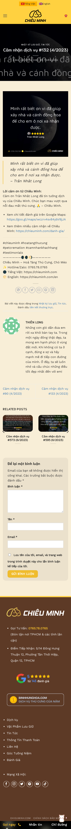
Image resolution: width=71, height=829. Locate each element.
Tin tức (45, 44)
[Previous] (4, 431)
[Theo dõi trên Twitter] (22, 784)
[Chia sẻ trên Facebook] (25, 290)
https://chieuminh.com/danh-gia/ (40, 231)
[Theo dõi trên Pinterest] (30, 784)
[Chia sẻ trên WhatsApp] (18, 290)
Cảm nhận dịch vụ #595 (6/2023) (53, 438)
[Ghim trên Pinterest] (46, 290)
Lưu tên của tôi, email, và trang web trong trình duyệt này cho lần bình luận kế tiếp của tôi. (35, 560)
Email (12, 536)
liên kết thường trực (41, 307)
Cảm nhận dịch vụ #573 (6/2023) (17, 438)
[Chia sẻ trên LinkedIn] (52, 290)
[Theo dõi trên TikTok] (45, 784)
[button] (5, 15)
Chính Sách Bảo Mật (47, 818)
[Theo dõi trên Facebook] (6, 784)
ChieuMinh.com (20, 818)
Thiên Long (51, 60)
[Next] (67, 431)
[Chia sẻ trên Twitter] (32, 290)
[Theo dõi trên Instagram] (14, 784)
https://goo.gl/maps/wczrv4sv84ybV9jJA (36, 219)
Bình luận (15, 486)
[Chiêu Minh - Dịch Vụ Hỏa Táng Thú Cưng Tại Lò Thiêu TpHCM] (35, 16)
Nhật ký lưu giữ (30, 44)
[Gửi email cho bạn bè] (39, 290)
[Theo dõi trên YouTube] (37, 784)
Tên (11, 519)
